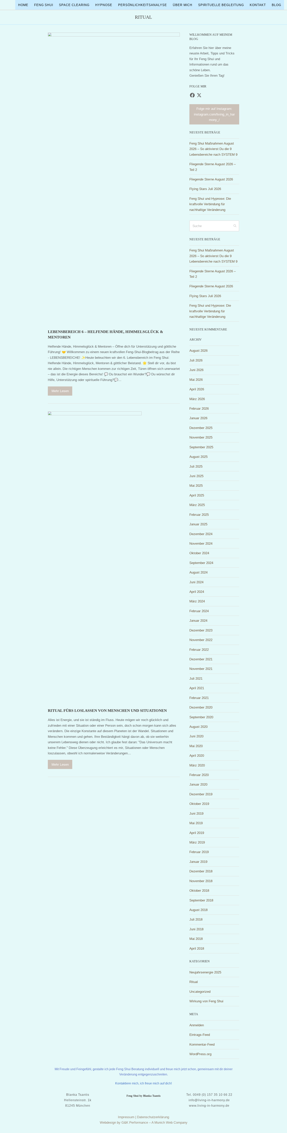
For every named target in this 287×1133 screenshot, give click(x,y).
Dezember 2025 (200, 428)
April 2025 (196, 495)
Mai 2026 (196, 380)
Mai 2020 (196, 746)
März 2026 (197, 399)
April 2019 (196, 833)
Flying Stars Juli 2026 (205, 189)
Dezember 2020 (200, 707)
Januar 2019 (198, 862)
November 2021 (200, 669)
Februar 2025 (199, 515)
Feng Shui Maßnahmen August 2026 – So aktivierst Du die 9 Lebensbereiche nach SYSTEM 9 (213, 148)
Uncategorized (199, 992)
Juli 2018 (195, 919)
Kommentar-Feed (202, 1044)
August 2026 (198, 351)
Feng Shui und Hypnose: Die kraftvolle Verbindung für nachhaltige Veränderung (210, 204)
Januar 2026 (198, 418)
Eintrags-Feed (199, 1035)
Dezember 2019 (200, 794)
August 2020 (198, 727)
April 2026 (196, 389)
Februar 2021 (199, 698)
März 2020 (197, 765)
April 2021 (196, 688)
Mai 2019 (196, 823)
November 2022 (200, 640)
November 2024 (200, 543)
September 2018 (201, 900)
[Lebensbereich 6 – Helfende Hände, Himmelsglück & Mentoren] (114, 179)
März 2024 (197, 601)
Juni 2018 (196, 929)
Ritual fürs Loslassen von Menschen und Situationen (107, 710)
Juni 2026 (196, 370)
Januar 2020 (198, 784)
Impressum (126, 1117)
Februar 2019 (199, 852)
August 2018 (198, 910)
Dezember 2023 (200, 630)
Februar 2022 (199, 650)
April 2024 (196, 592)
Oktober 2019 (199, 804)
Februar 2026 (199, 408)
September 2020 (201, 717)
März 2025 (197, 505)
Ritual (193, 982)
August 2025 (198, 457)
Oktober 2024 (199, 553)
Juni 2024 (196, 582)
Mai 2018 (196, 939)
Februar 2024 (199, 611)
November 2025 (200, 437)
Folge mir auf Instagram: (214, 114)
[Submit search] (235, 226)
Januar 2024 (198, 620)
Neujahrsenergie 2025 (205, 972)
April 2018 (196, 948)
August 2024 (198, 572)
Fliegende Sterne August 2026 (211, 179)
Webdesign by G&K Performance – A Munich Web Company (143, 1122)
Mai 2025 (196, 485)
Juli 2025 (195, 466)
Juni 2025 (196, 476)
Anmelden (196, 1025)
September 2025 (201, 447)
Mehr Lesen (60, 391)
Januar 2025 (198, 524)
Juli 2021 (195, 678)
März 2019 (197, 842)
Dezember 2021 (200, 659)
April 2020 (196, 755)
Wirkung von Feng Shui (206, 1001)
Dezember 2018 (200, 871)
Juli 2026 (195, 360)
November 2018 (200, 881)
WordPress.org (200, 1054)
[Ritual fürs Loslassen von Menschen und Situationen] (95, 557)
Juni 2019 (196, 813)
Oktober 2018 (199, 890)
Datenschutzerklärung (153, 1117)
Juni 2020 (196, 736)
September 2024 (201, 563)
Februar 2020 (199, 775)
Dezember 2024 (200, 534)
